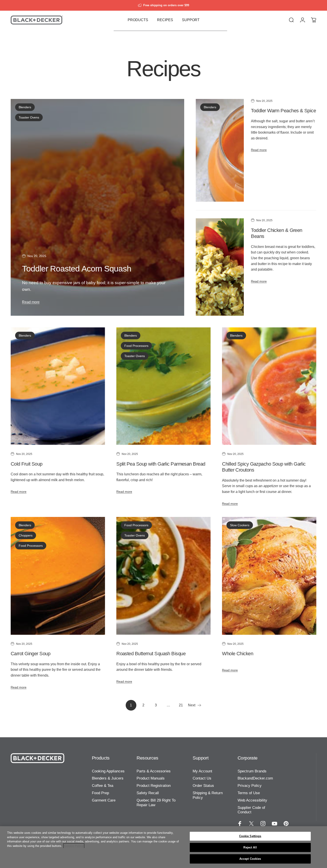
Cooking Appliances (108, 771)
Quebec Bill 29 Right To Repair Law (156, 802)
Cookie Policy (73, 846)
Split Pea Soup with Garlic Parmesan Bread (160, 464)
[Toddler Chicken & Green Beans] (220, 267)
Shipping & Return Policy (208, 795)
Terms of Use (249, 793)
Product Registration (154, 786)
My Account (202, 771)
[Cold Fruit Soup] (58, 386)
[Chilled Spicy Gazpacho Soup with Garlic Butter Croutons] (269, 386)
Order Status (203, 786)
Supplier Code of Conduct (251, 810)
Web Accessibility (252, 800)
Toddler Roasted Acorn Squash (76, 268)
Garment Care (103, 800)
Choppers (25, 535)
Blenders (25, 107)
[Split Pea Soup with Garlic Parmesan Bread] (163, 386)
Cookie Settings (250, 836)
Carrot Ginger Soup (30, 653)
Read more (31, 302)
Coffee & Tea (102, 786)
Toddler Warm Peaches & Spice (283, 110)
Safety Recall (148, 793)
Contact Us (202, 778)
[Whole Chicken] (269, 576)
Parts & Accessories (154, 771)
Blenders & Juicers (107, 778)
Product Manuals (151, 778)
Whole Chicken (237, 653)
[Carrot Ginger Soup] (58, 576)
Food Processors (136, 346)
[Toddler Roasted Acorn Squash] (97, 207)
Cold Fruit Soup (26, 464)
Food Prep (100, 793)
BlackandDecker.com (255, 778)
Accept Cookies (250, 858)
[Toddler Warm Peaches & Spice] (220, 150)
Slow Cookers (239, 525)
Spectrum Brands (252, 771)
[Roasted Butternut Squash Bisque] (163, 576)
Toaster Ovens (29, 117)
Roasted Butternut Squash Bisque (151, 653)
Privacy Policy (250, 786)
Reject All (250, 847)
